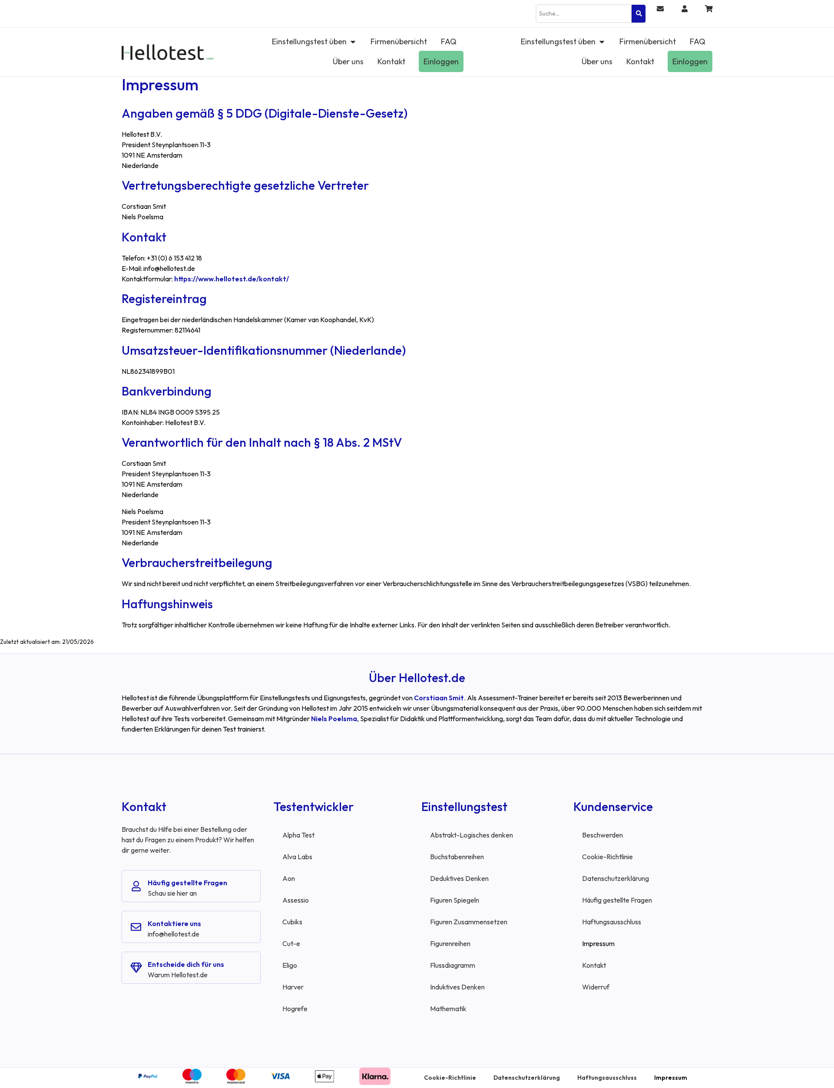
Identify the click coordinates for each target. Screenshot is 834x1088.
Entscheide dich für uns (186, 964)
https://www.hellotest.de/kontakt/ (231, 278)
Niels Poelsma (334, 718)
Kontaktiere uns (174, 923)
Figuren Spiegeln (454, 900)
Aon (288, 878)
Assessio (295, 900)
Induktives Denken (457, 986)
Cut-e (291, 943)
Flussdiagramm (452, 965)
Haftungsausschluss (611, 921)
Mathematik (448, 1008)
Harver (293, 986)
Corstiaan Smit (439, 697)
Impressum (598, 943)
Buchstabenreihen (457, 856)
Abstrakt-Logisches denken (471, 835)
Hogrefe (295, 1008)
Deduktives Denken (459, 878)
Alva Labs (297, 856)
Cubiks (292, 921)
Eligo (289, 965)
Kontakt (594, 965)
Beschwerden (602, 835)
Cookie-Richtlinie (607, 856)
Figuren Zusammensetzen (468, 921)
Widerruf (595, 986)
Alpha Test (298, 835)
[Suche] (638, 14)
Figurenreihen (450, 943)
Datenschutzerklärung (615, 878)
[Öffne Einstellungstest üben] (353, 41)
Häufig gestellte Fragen (187, 882)
